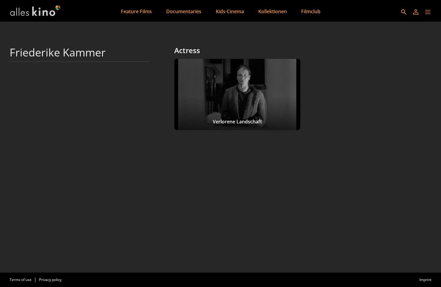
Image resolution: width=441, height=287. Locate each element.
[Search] (404, 12)
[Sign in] (416, 12)
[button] (428, 12)
